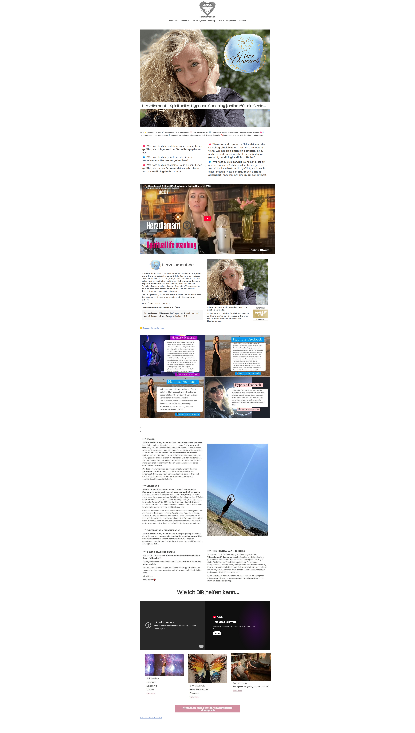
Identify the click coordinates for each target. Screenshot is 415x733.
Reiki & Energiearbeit (227, 21)
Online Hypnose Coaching (203, 21)
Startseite (173, 21)
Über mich (185, 21)
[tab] (208, 424)
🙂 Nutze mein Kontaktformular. (152, 328)
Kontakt (242, 21)
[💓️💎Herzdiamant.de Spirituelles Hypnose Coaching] (207, 9)
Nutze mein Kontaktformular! (151, 718)
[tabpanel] (207, 577)
